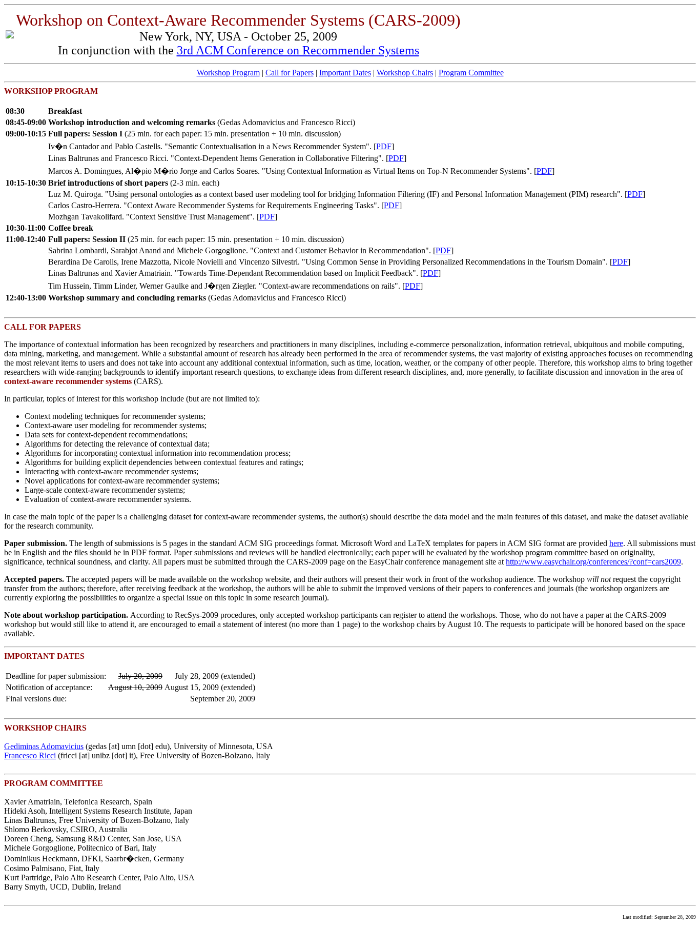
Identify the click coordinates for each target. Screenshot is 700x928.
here (616, 543)
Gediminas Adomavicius (44, 746)
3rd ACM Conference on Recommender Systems (298, 50)
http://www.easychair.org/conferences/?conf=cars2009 (593, 561)
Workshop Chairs (405, 72)
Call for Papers (289, 72)
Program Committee (471, 72)
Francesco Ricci (30, 755)
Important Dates (345, 72)
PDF (384, 146)
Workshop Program (228, 72)
